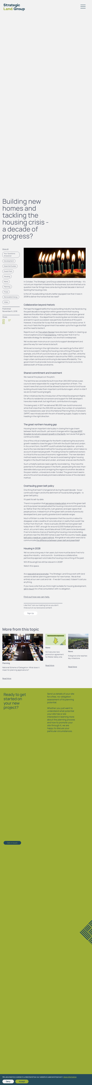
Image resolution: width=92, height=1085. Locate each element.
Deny (8, 1081)
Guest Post (8, 271)
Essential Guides (10, 266)
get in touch (29, 588)
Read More (6, 678)
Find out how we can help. (37, 596)
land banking (50, 334)
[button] (83, 6)
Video (6, 302)
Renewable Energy (11, 297)
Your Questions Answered (9, 254)
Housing (7, 276)
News (6, 281)
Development (9, 261)
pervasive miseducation (56, 503)
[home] (12, 6)
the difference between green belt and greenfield (57, 540)
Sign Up (30, 613)
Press (6, 292)
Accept (22, 1081)
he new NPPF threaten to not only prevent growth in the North (53, 432)
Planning (7, 287)
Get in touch (12, 843)
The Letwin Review (46, 332)
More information (70, 1077)
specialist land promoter (38, 573)
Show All (5, 249)
